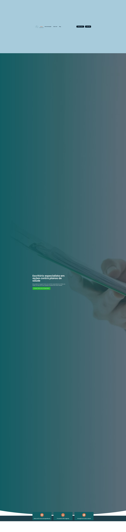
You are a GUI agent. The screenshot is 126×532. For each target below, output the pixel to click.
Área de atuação (48, 26)
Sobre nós (55, 26)
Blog (60, 26)
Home (41, 26)
